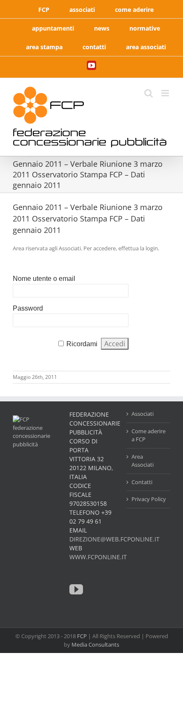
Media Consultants (95, 644)
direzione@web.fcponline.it (114, 539)
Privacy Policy (149, 499)
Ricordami (81, 343)
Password (28, 308)
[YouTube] (76, 589)
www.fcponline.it (98, 557)
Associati (143, 414)
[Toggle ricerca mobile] (148, 93)
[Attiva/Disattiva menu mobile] (165, 93)
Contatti (142, 482)
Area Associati (143, 461)
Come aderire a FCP (149, 435)
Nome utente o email (44, 278)
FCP (82, 636)
